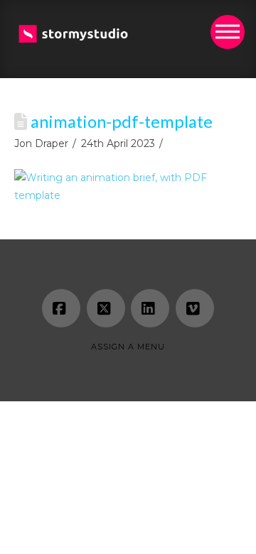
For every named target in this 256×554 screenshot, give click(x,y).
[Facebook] (61, 308)
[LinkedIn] (150, 308)
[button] (227, 32)
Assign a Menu (128, 347)
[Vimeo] (195, 308)
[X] (106, 308)
